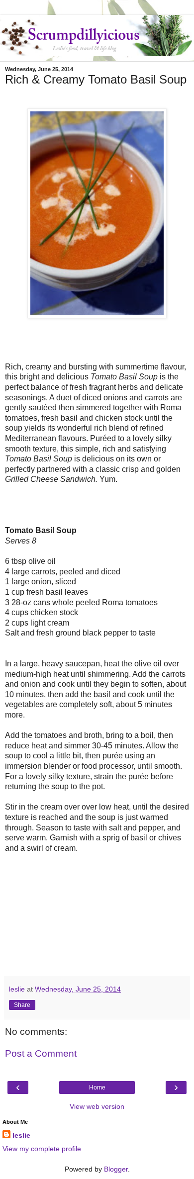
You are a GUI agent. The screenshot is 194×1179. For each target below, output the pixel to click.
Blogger (116, 1169)
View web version (97, 1106)
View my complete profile (41, 1149)
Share (22, 1004)
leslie (21, 1135)
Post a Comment (41, 1053)
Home (97, 1087)
